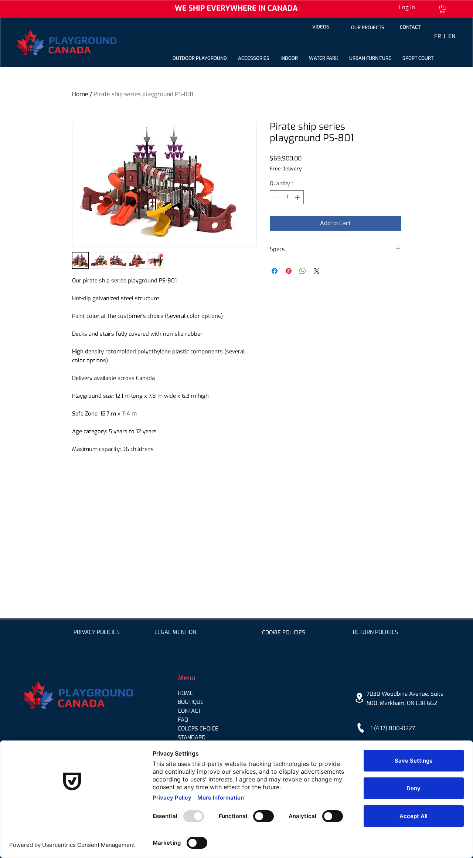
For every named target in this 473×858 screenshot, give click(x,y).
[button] (443, 9)
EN (451, 36)
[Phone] (361, 728)
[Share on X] (316, 271)
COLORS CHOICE (198, 728)
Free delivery (286, 168)
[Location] (359, 697)
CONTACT (189, 711)
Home (80, 94)
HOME (185, 693)
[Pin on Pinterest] (288, 271)
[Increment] (298, 197)
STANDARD (191, 737)
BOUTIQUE (191, 702)
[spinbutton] (286, 197)
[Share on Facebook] (274, 271)
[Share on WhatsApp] (302, 271)
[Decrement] (275, 197)
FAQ (183, 719)
